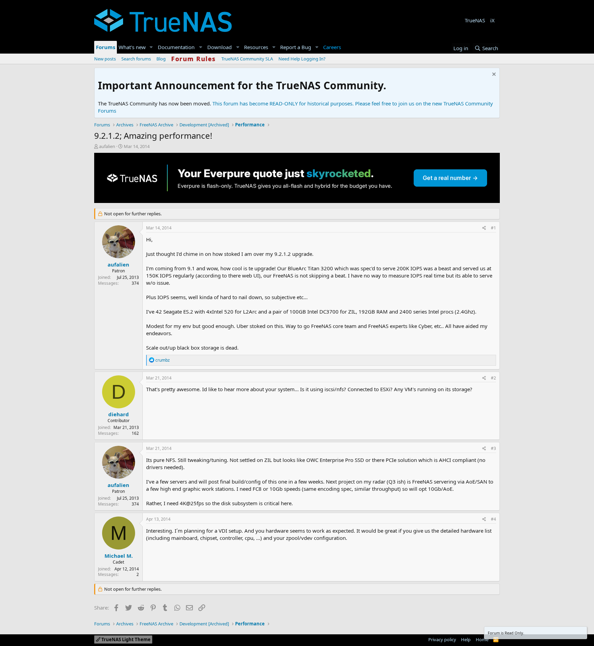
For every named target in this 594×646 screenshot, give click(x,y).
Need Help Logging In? (302, 59)
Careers (332, 47)
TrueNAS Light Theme (125, 639)
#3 (493, 448)
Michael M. (118, 555)
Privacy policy (442, 639)
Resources (256, 47)
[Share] (484, 228)
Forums (105, 47)
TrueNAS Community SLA (247, 59)
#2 (493, 378)
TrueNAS (475, 20)
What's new (132, 47)
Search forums (136, 59)
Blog (161, 59)
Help (466, 639)
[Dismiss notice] (493, 75)
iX (492, 20)
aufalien (107, 146)
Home (482, 639)
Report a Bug (295, 47)
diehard (118, 414)
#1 (493, 228)
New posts (105, 59)
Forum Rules (193, 59)
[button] (151, 47)
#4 (493, 519)
